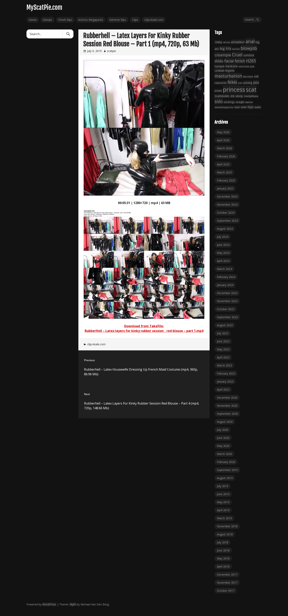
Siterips (47, 20)
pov (256, 82)
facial (229, 61)
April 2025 (223, 164)
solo (219, 101)
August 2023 (225, 325)
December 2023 (227, 293)
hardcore (231, 66)
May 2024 (223, 253)
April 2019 (223, 510)
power (218, 90)
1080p (218, 42)
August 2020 (225, 422)
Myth (73, 604)
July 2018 (222, 542)
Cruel (237, 54)
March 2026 (224, 148)
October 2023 (225, 309)
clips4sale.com (96, 344)
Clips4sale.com (153, 20)
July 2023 (222, 333)
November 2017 (227, 582)
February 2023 (226, 373)
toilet (244, 107)
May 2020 (223, 446)
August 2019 (225, 478)
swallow (249, 102)
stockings (229, 102)
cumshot (248, 55)
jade (252, 66)
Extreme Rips (117, 20)
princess (234, 89)
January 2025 (225, 188)
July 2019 (222, 486)
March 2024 (224, 269)
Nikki (232, 82)
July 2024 (222, 237)
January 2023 (225, 381)
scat (251, 89)
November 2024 (227, 204)
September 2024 (227, 220)
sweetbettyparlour (224, 107)
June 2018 (223, 550)
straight (239, 102)
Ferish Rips (65, 20)
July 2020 (222, 430)
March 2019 (224, 518)
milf (256, 76)
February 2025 (226, 180)
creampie (223, 54)
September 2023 (227, 317)
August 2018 (225, 534)
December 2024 (227, 196)
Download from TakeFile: (144, 326)
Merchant (248, 76)
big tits (225, 48)
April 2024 (223, 261)
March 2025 (224, 172)
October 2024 (225, 212)
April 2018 (223, 566)
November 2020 (227, 405)
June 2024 (223, 245)
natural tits (221, 83)
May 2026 (223, 132)
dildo (219, 60)
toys (250, 107)
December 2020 (227, 397)
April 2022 (223, 389)
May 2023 (223, 349)
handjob (220, 66)
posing (248, 83)
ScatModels (222, 96)
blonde (236, 48)
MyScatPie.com (44, 7)
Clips (135, 20)
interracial (243, 66)
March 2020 (224, 454)
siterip (239, 96)
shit (232, 96)
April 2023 (223, 357)
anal (250, 41)
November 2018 (227, 526)
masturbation (228, 76)
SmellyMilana (251, 96)
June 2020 (223, 438)
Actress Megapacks (90, 20)
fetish (240, 61)
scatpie (111, 51)
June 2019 (223, 494)
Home (33, 20)
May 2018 (223, 558)
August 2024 (225, 229)
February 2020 (226, 462)
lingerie (230, 70)
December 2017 (227, 574)
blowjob (249, 48)
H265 (251, 61)
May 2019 (223, 502)
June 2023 (223, 341)
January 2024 (225, 285)
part (240, 82)
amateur (238, 42)
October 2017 (225, 590)
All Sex (226, 42)
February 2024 (226, 277)
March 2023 (224, 365)
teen (237, 107)
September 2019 (227, 470)
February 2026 (226, 156)
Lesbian (220, 70)
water (257, 107)
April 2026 (223, 140)
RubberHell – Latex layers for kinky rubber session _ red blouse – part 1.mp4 (144, 331)
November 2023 (227, 301)
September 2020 (227, 414)
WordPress (49, 604)
